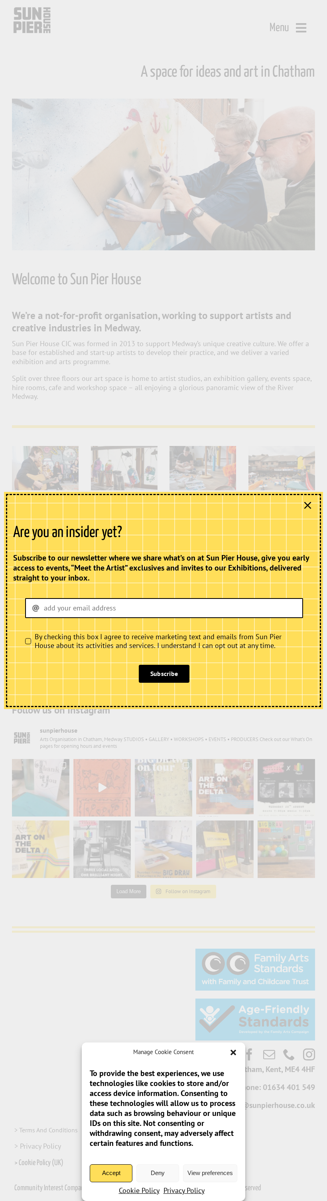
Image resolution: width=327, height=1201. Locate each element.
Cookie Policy (139, 1190)
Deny (158, 1172)
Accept (111, 1172)
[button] (233, 1052)
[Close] (307, 505)
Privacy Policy (184, 1190)
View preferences (210, 1172)
